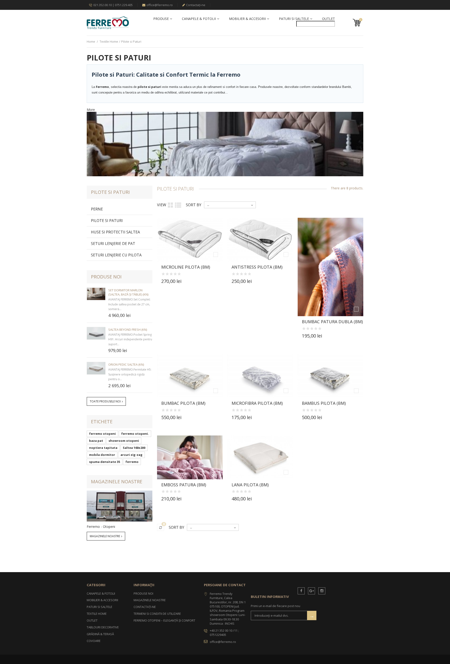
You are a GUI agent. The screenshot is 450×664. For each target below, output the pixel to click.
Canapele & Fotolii (199, 19)
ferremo (132, 462)
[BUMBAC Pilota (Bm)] (190, 376)
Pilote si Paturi (107, 220)
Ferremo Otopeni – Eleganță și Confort (164, 620)
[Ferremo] (108, 22)
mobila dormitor (102, 455)
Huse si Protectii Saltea (115, 232)
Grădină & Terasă (100, 634)
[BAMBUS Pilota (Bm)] (330, 376)
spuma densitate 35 (104, 462)
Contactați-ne (195, 5)
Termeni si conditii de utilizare (157, 613)
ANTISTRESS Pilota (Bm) (257, 267)
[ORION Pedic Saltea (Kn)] (96, 368)
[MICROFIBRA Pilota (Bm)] (260, 376)
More (91, 109)
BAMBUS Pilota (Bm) (324, 403)
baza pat (96, 441)
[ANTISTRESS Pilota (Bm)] (260, 240)
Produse (161, 19)
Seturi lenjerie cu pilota (116, 255)
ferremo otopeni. (135, 433)
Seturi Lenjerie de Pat (113, 243)
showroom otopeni (124, 441)
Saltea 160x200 (134, 448)
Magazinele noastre (116, 481)
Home (91, 41)
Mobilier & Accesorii (247, 19)
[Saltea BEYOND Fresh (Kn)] (96, 333)
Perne (97, 209)
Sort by (193, 205)
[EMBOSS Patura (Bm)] (190, 457)
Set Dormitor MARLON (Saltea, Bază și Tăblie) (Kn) (128, 292)
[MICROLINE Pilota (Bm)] (190, 240)
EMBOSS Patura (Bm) (183, 485)
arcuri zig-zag (131, 455)
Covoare (94, 641)
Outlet (328, 19)
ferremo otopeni (102, 433)
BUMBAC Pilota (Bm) (183, 403)
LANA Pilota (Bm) (250, 485)
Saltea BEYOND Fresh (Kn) (127, 329)
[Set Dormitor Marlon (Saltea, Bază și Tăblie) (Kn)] (96, 294)
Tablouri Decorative (103, 627)
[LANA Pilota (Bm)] (260, 457)
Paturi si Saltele (294, 19)
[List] (178, 204)
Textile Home (109, 41)
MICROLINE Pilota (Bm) (185, 267)
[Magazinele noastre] (119, 506)
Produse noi (106, 277)
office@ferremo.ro (159, 5)
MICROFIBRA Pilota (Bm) (257, 403)
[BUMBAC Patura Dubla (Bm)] (330, 267)
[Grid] (170, 204)
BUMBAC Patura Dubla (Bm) (332, 321)
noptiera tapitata (103, 448)
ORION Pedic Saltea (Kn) (126, 364)
